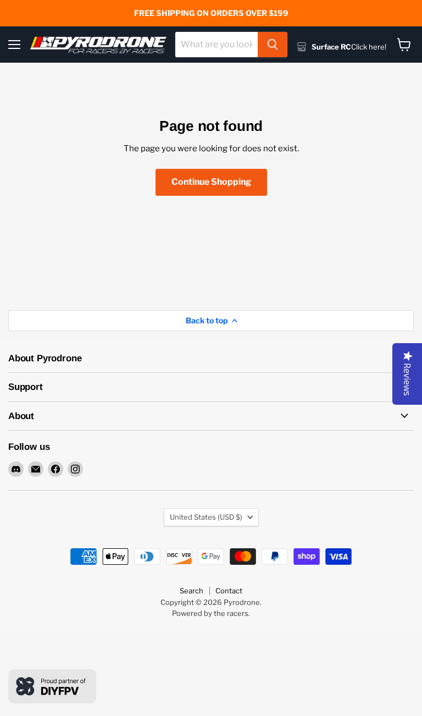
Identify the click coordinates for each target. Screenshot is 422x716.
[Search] (272, 44)
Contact (228, 590)
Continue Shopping (211, 182)
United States (206, 517)
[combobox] (216, 44)
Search (191, 590)
